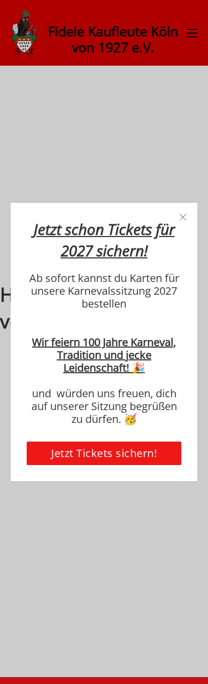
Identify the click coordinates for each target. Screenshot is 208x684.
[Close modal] (183, 217)
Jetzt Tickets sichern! (104, 453)
